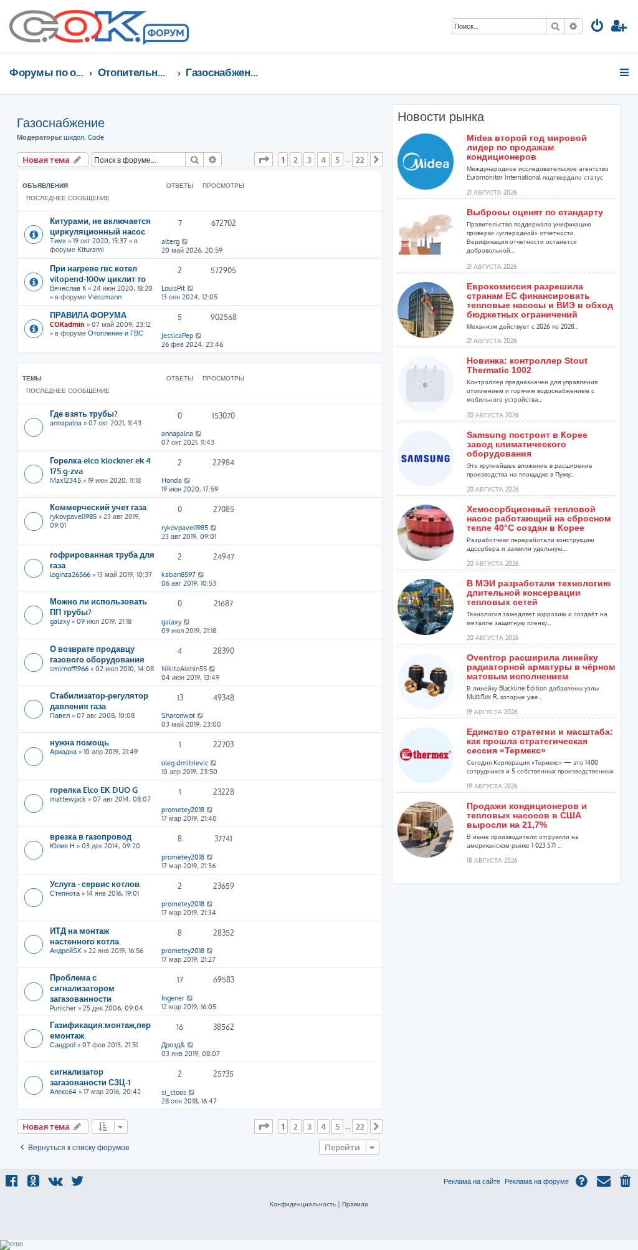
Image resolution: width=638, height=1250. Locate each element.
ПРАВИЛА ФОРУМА (88, 314)
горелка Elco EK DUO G (94, 789)
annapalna (66, 423)
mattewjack (68, 799)
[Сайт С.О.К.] (99, 26)
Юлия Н (62, 845)
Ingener (172, 998)
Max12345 (65, 480)
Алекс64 (63, 1091)
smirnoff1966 (69, 668)
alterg (170, 241)
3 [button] (309, 160)
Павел (60, 715)
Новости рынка (441, 117)
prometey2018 (182, 809)
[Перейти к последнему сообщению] (185, 241)
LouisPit (173, 288)
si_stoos (173, 1092)
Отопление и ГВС (115, 333)
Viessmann (104, 297)
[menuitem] (597, 27)
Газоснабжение (61, 122)
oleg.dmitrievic (184, 762)
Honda (171, 480)
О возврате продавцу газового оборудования (97, 653)
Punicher (63, 1008)
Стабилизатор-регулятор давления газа (99, 700)
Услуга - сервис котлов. (95, 883)
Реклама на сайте (472, 1181)
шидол (74, 137)
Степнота (65, 893)
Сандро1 (62, 1044)
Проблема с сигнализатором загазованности (82, 988)
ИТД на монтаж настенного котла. (85, 935)
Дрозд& (173, 1044)
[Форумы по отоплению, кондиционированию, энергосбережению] (165, 35)
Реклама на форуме (537, 1181)
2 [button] (295, 160)
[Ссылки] (625, 72)
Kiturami (90, 249)
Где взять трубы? (84, 413)
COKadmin (67, 324)
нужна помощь (79, 742)
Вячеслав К (68, 288)
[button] (263, 159)
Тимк (58, 240)
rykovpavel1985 (73, 516)
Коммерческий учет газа (98, 506)
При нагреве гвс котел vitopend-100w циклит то (98, 273)
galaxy (60, 621)
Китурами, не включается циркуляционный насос (100, 225)
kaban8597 (178, 574)
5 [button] (337, 160)
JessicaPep (177, 335)
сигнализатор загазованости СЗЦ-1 (90, 1076)
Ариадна (63, 751)
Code (96, 137)
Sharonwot (178, 715)
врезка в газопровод (90, 836)
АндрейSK (66, 950)
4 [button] (323, 160)
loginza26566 (70, 574)
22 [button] (360, 160)
